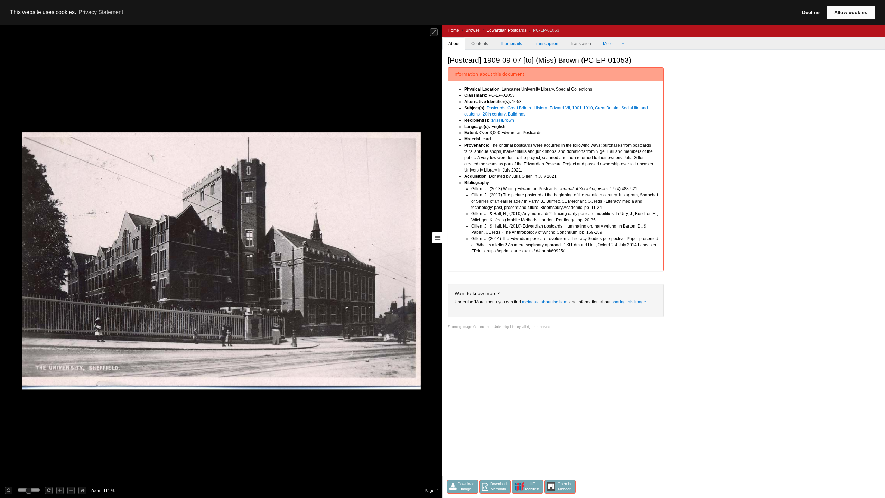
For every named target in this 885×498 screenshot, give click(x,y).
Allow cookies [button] (850, 12)
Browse (473, 30)
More (608, 43)
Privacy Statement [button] (100, 12)
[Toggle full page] (434, 32)
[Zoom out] (71, 490)
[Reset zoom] (82, 490)
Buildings (516, 114)
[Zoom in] (60, 490)
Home (453, 30)
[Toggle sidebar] (437, 237)
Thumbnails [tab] (511, 43)
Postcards (496, 107)
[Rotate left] (8, 490)
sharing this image (629, 301)
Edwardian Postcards (506, 30)
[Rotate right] (49, 490)
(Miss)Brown (502, 120)
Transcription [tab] (546, 43)
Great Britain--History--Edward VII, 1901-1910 (550, 107)
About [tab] (453, 43)
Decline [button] (811, 12)
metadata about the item (544, 301)
